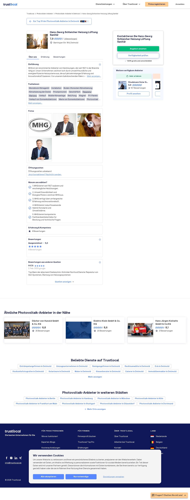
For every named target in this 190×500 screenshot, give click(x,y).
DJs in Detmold (162, 366)
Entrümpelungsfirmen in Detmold (35, 366)
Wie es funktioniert (49, 436)
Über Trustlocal (121, 436)
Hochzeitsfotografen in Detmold (28, 371)
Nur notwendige (81, 476)
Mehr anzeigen (95, 377)
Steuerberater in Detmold (108, 371)
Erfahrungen (83, 447)
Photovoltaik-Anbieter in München (114, 398)
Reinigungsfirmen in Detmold (106, 366)
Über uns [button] (33, 57)
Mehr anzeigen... (94, 76)
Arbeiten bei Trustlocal (124, 442)
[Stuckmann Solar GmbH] (122, 85)
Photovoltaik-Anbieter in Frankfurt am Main (36, 403)
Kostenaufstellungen (50, 447)
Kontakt (117, 447)
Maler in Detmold (83, 371)
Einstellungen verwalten (113, 476)
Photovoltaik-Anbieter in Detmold (67, 14)
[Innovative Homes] (159, 85)
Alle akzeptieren (48, 476)
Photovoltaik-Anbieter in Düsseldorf (117, 403)
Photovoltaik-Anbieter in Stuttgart (78, 403)
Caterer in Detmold (134, 371)
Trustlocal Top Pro (86, 442)
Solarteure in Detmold (59, 371)
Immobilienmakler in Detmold (162, 371)
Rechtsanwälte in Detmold (137, 366)
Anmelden (180, 4)
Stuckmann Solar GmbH (138, 82)
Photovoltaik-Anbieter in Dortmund (156, 403)
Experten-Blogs (48, 442)
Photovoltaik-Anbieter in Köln (149, 398)
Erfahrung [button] (45, 57)
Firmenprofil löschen (87, 436)
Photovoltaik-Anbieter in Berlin (40, 398)
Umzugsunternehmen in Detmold (71, 366)
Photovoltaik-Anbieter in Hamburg (76, 398)
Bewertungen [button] (59, 57)
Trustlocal (30, 14)
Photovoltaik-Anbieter (45, 14)
